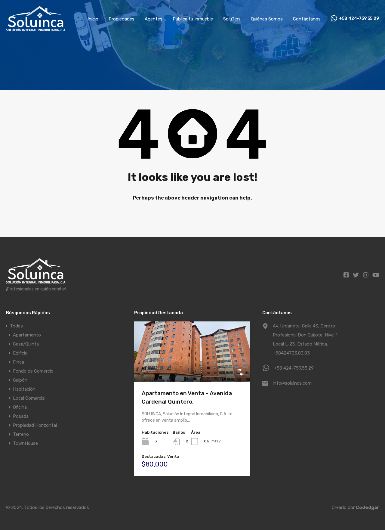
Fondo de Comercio (33, 371)
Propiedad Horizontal (35, 425)
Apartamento (27, 335)
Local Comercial (29, 398)
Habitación (24, 389)
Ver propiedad (192, 369)
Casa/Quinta (26, 344)
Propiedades (121, 19)
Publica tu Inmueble (193, 19)
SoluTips (232, 19)
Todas (16, 326)
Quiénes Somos (267, 19)
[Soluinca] (36, 29)
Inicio (93, 19)
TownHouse (25, 443)
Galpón (20, 380)
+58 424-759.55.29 (359, 18)
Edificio (20, 353)
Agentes (153, 19)
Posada (21, 416)
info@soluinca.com (292, 383)
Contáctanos (307, 19)
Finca (18, 362)
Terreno (21, 434)
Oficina (20, 407)
